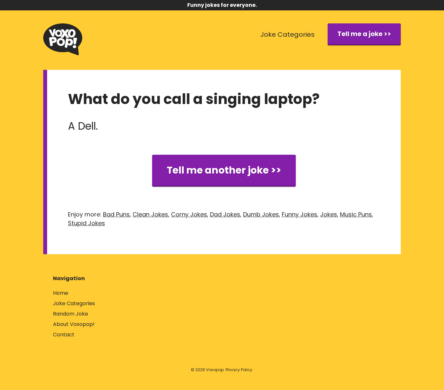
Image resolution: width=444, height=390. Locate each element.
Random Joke (70, 314)
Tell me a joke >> (364, 33)
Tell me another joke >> (224, 170)
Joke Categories (287, 34)
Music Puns (356, 214)
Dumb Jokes (261, 214)
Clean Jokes (150, 214)
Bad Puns (116, 214)
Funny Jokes (299, 214)
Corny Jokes (189, 214)
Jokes (328, 214)
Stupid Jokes (86, 223)
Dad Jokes (225, 214)
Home (60, 293)
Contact (63, 334)
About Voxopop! (74, 324)
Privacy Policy (239, 369)
